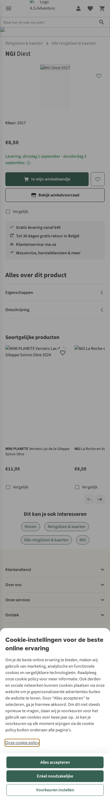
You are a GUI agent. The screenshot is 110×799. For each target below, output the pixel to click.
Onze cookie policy (22, 743)
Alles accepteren (55, 762)
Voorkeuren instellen (55, 790)
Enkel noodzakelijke (55, 776)
